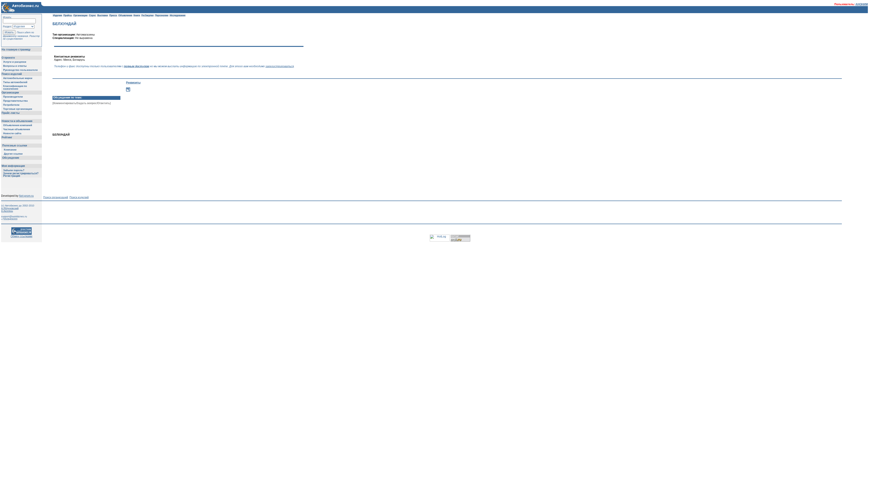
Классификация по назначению (15, 87)
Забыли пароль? (13, 170)
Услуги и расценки (14, 61)
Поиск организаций (55, 197)
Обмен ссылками (21, 236)
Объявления (125, 15)
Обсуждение (11, 157)
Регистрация (11, 175)
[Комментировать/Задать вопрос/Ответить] (82, 103)
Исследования (177, 15)
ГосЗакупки (147, 15)
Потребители (11, 104)
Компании (10, 149)
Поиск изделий (12, 74)
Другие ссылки (13, 153)
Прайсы (67, 15)
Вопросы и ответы (14, 66)
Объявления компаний (17, 125)
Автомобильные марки (17, 78)
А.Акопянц (7, 211)
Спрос (92, 15)
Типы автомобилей (15, 82)
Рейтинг (7, 137)
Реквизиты (133, 82)
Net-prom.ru (26, 195)
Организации (10, 92)
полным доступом (136, 66)
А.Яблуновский (10, 208)
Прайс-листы (10, 113)
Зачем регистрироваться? (20, 173)
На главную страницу (16, 49)
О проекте (8, 57)
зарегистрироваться (279, 66)
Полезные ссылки (15, 145)
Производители (13, 96)
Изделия (57, 15)
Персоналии (162, 15)
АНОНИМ (861, 4)
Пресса (113, 15)
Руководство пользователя (20, 70)
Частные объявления (16, 129)
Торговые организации (17, 109)
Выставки (102, 15)
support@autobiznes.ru (14, 216)
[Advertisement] (152, 125)
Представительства (15, 100)
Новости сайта (12, 133)
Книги (136, 15)
